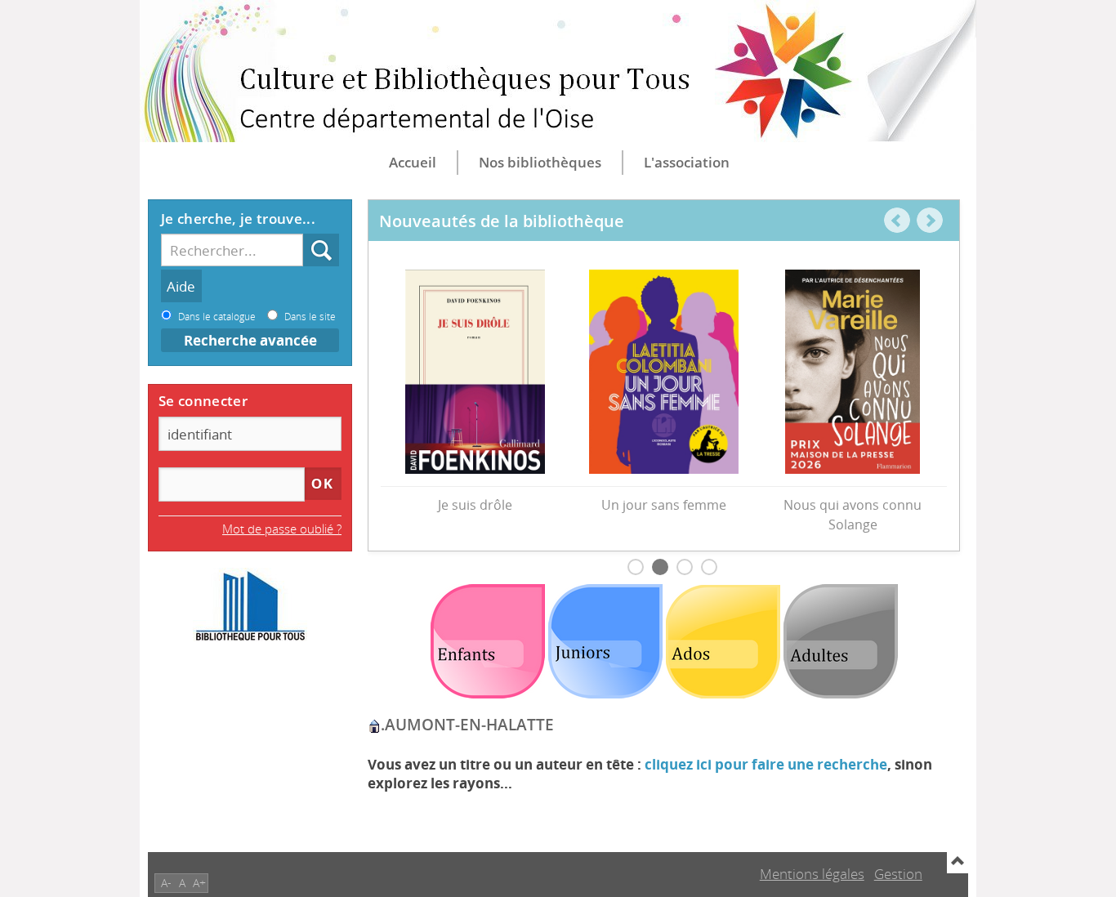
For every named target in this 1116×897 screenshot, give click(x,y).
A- (166, 882)
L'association (687, 162)
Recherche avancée (250, 340)
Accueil (412, 162)
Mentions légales (812, 873)
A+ (199, 882)
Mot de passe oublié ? (281, 528)
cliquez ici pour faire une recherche (766, 764)
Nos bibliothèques (540, 162)
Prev (897, 221)
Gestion (898, 873)
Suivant (930, 221)
